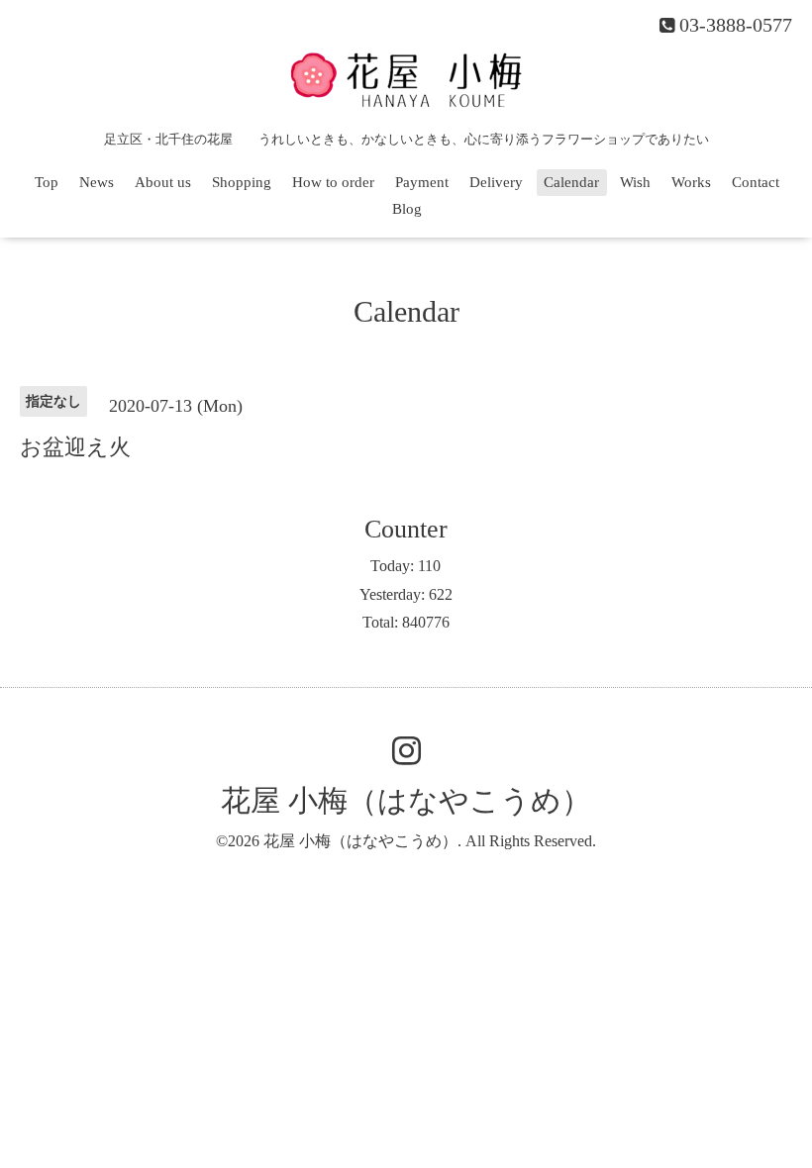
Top (46, 182)
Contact (755, 182)
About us (163, 182)
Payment (422, 182)
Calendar (571, 182)
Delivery (496, 182)
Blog (407, 209)
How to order (333, 182)
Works (691, 182)
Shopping (241, 182)
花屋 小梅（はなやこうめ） (406, 800)
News (96, 182)
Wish (635, 182)
